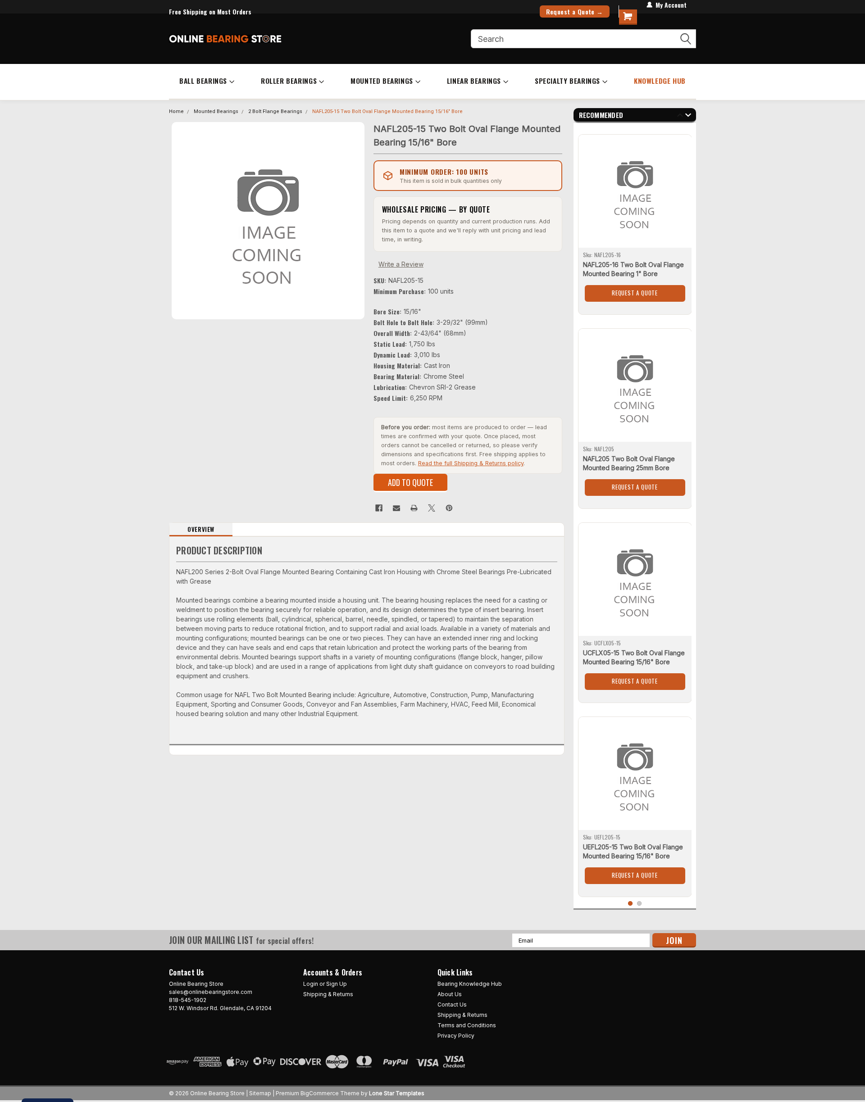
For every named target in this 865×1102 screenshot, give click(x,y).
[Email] (396, 508)
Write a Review (400, 264)
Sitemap (260, 1093)
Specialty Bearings (567, 81)
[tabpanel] (635, 221)
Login (310, 983)
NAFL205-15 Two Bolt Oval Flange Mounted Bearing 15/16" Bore (387, 111)
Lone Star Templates (396, 1093)
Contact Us (452, 1004)
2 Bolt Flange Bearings (275, 111)
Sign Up (336, 983)
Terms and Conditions (466, 1025)
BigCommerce (319, 1093)
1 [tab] (630, 903)
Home (176, 111)
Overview (200, 529)
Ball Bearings (203, 81)
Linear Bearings (474, 81)
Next (688, 116)
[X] (431, 508)
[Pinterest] (449, 508)
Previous (680, 116)
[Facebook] (378, 508)
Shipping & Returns (328, 994)
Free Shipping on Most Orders (210, 11)
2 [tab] (639, 903)
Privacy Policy (455, 1035)
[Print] (414, 508)
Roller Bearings (289, 81)
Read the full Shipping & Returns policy (471, 463)
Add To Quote (410, 482)
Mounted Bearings (382, 81)
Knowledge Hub (660, 81)
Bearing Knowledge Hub (469, 983)
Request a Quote (635, 292)
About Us (449, 994)
